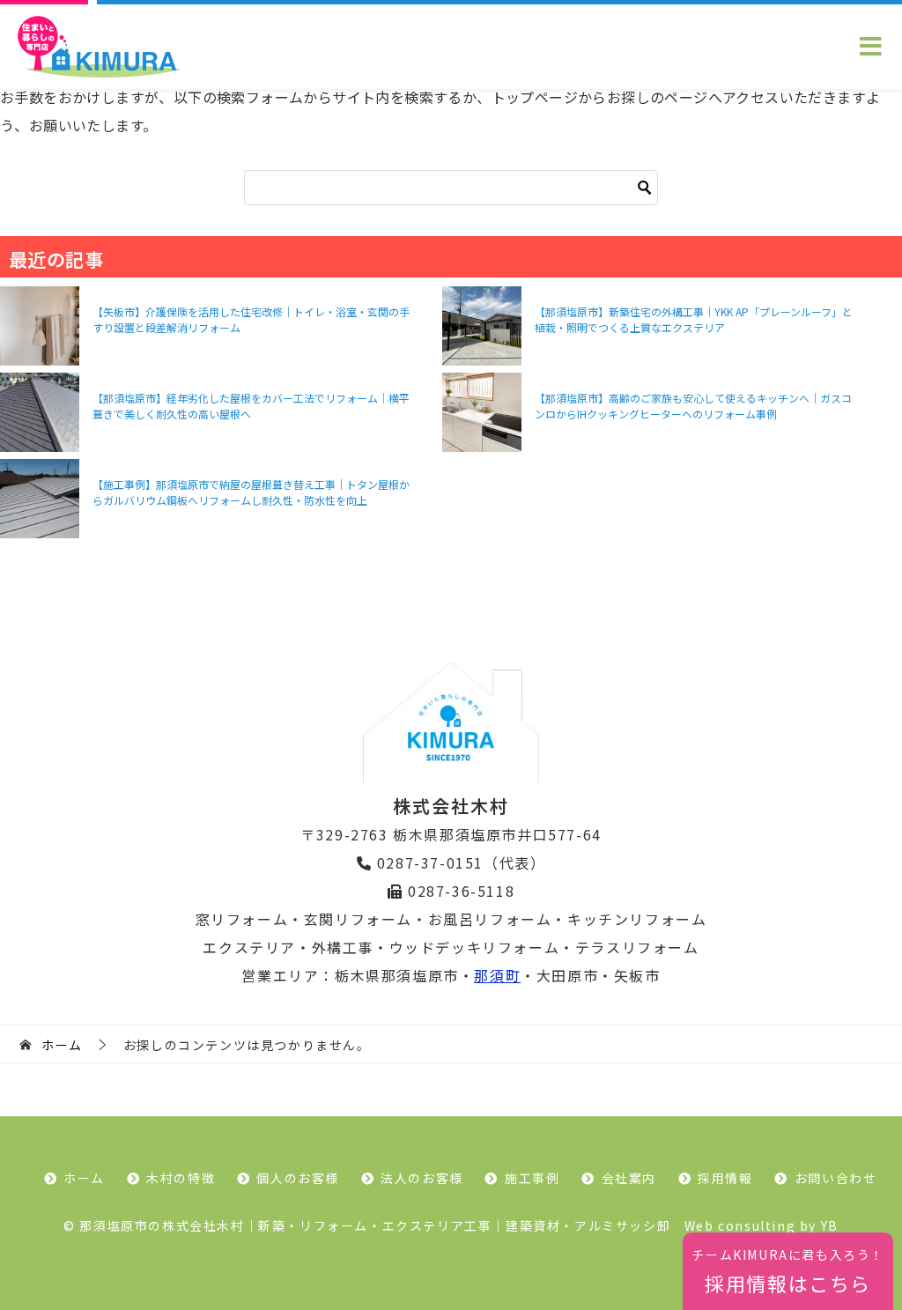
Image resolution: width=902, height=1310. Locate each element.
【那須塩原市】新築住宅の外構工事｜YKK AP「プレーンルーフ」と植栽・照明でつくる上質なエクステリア (694, 319)
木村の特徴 (180, 1178)
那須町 (497, 975)
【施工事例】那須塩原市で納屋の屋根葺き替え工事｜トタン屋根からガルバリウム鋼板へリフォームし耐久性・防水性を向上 (251, 492)
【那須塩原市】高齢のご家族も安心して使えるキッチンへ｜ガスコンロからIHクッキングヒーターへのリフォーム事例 (693, 405)
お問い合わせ (836, 1178)
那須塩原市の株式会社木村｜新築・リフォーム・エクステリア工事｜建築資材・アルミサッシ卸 (374, 1225)
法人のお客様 (422, 1178)
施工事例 (532, 1178)
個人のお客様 (297, 1178)
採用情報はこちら (787, 1271)
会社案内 (629, 1178)
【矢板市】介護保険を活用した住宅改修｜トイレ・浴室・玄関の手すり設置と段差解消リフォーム (251, 319)
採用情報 (725, 1178)
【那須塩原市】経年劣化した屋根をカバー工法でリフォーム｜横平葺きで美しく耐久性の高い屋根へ (251, 405)
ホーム (84, 1178)
